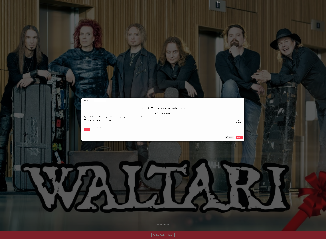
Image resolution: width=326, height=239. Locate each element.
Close (239, 137)
